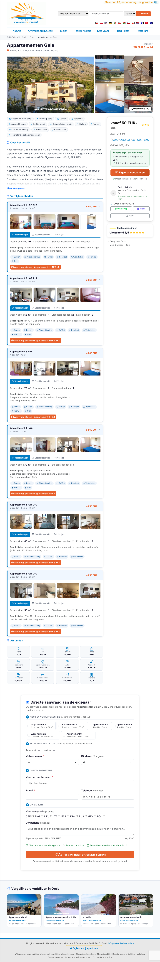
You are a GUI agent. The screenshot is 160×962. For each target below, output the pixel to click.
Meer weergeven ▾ (16, 188)
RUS (82, 816)
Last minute (103, 30)
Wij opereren (20, 954)
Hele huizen (123, 30)
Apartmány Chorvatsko (81, 957)
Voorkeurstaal (40, 811)
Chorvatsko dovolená (65, 954)
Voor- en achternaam (39, 777)
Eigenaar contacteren (132, 172)
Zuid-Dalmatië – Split (16, 37)
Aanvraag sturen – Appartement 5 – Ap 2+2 (37, 562)
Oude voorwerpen (55, 957)
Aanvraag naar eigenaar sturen (82, 854)
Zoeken (144, 13)
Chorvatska (81, 954)
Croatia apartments (121, 954)
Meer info (143, 30)
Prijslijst (60, 234)
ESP (64, 816)
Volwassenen (35, 756)
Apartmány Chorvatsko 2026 (99, 954)
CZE (29, 816)
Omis (32, 37)
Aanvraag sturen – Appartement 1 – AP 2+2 (36, 267)
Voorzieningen (21, 234)
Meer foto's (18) (141, 109)
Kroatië (17, 30)
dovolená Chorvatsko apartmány (41, 954)
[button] (130, 230)
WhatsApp (122, 209)
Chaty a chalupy (138, 954)
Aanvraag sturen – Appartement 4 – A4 (34, 493)
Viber (142, 209)
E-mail (30, 790)
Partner (68, 957)
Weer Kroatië (83, 30)
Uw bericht (38, 822)
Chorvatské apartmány (102, 957)
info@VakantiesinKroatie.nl (121, 943)
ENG (38, 816)
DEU (47, 816)
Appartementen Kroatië (40, 30)
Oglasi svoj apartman (85, 948)
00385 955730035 (124, 203)
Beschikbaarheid (42, 234)
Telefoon (92, 790)
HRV (91, 816)
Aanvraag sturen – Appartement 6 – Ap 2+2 (37, 631)
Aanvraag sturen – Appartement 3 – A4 (34, 417)
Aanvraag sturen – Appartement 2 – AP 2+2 (37, 340)
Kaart (131, 215)
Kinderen (92, 756)
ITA (56, 816)
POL (100, 816)
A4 (129, 139)
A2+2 (116, 139)
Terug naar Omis (118, 241)
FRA (73, 816)
